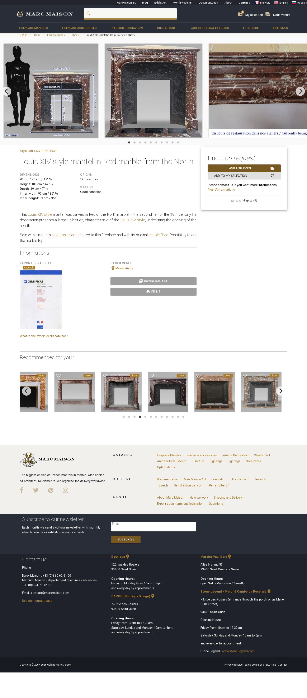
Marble (75, 35)
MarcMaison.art (126, 2)
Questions (216, 504)
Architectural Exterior (210, 28)
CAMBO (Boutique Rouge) (133, 596)
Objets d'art (167, 28)
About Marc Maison (170, 497)
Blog (145, 2)
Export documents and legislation (180, 504)
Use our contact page (37, 601)
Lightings (280, 28)
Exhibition (160, 2)
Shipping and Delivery (228, 497)
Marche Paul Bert (216, 557)
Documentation (208, 2)
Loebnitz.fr (219, 479)
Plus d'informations (221, 189)
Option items (166, 467)
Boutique (120, 557)
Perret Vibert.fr (219, 485)
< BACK (24, 35)
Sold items (253, 461)
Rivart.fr (260, 479)
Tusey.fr (162, 485)
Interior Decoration (127, 28)
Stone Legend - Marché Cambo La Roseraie (235, 591)
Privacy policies (234, 664)
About (228, 2)
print (153, 292)
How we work (199, 497)
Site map (271, 664)
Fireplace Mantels (33, 28)
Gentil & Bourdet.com (188, 485)
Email (115, 524)
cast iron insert (64, 234)
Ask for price (251, 168)
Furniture (251, 28)
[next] (300, 91)
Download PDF (153, 281)
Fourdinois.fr (241, 479)
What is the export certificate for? (44, 336)
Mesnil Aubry (121, 268)
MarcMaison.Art (195, 479)
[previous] (6, 91)
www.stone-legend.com (238, 651)
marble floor (158, 234)
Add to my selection (244, 176)
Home (37, 35)
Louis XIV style (40, 214)
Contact (244, 2)
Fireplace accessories (79, 28)
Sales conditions (255, 664)
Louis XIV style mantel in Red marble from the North (110, 35)
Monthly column (182, 2)
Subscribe (126, 539)
